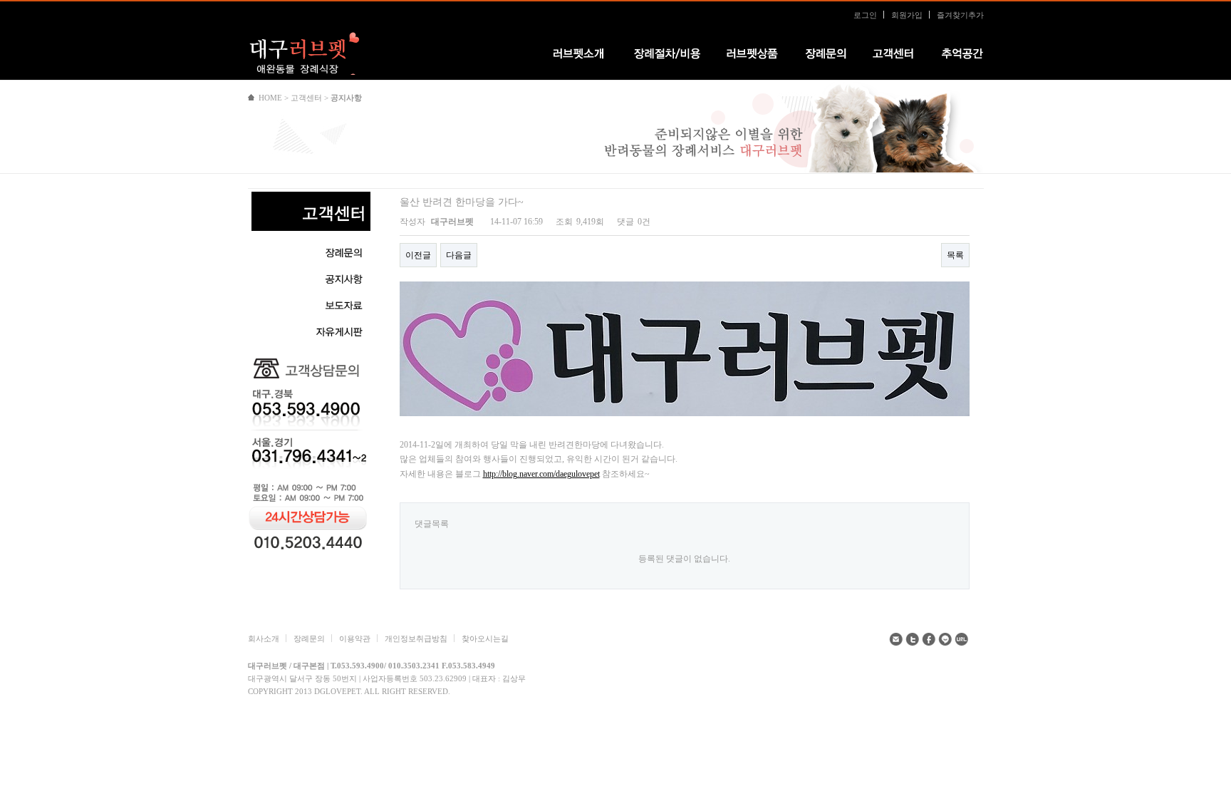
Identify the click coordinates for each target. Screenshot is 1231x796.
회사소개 (263, 638)
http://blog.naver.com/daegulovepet (541, 474)
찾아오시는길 (485, 638)
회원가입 (907, 15)
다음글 (459, 255)
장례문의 (309, 638)
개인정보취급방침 (416, 638)
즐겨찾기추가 (960, 15)
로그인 (865, 15)
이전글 (418, 255)
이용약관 (354, 638)
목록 (955, 255)
